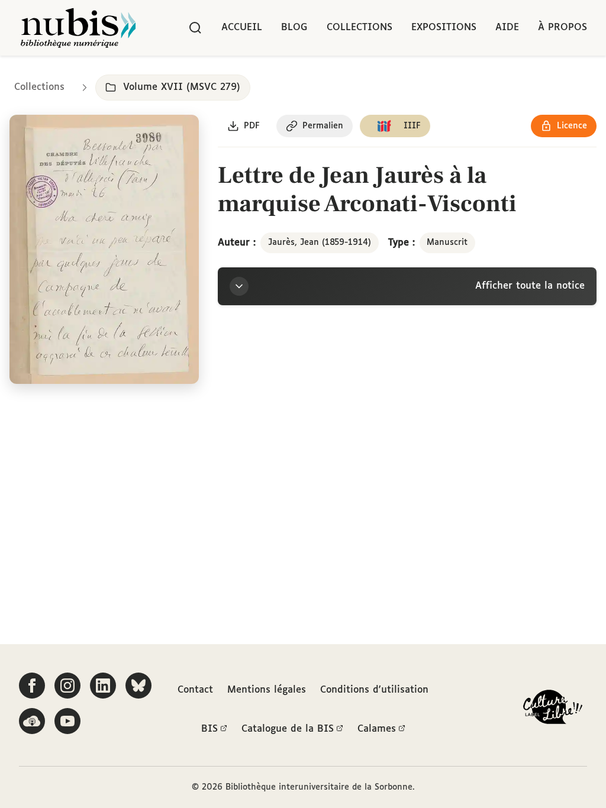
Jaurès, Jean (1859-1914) (319, 242)
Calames (376, 729)
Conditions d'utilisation (374, 690)
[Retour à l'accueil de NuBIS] (78, 28)
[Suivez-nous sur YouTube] (67, 721)
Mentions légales (266, 690)
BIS (209, 729)
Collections (359, 27)
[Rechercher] (195, 28)
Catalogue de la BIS (287, 729)
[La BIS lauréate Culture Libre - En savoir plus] (552, 709)
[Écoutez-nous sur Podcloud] (32, 721)
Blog (294, 27)
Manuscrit (447, 242)
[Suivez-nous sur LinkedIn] (103, 686)
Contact (195, 690)
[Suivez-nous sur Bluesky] (138, 686)
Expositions (443, 27)
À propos (562, 27)
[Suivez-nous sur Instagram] (67, 686)
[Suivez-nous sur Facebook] (32, 686)
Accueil (241, 27)
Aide (507, 27)
